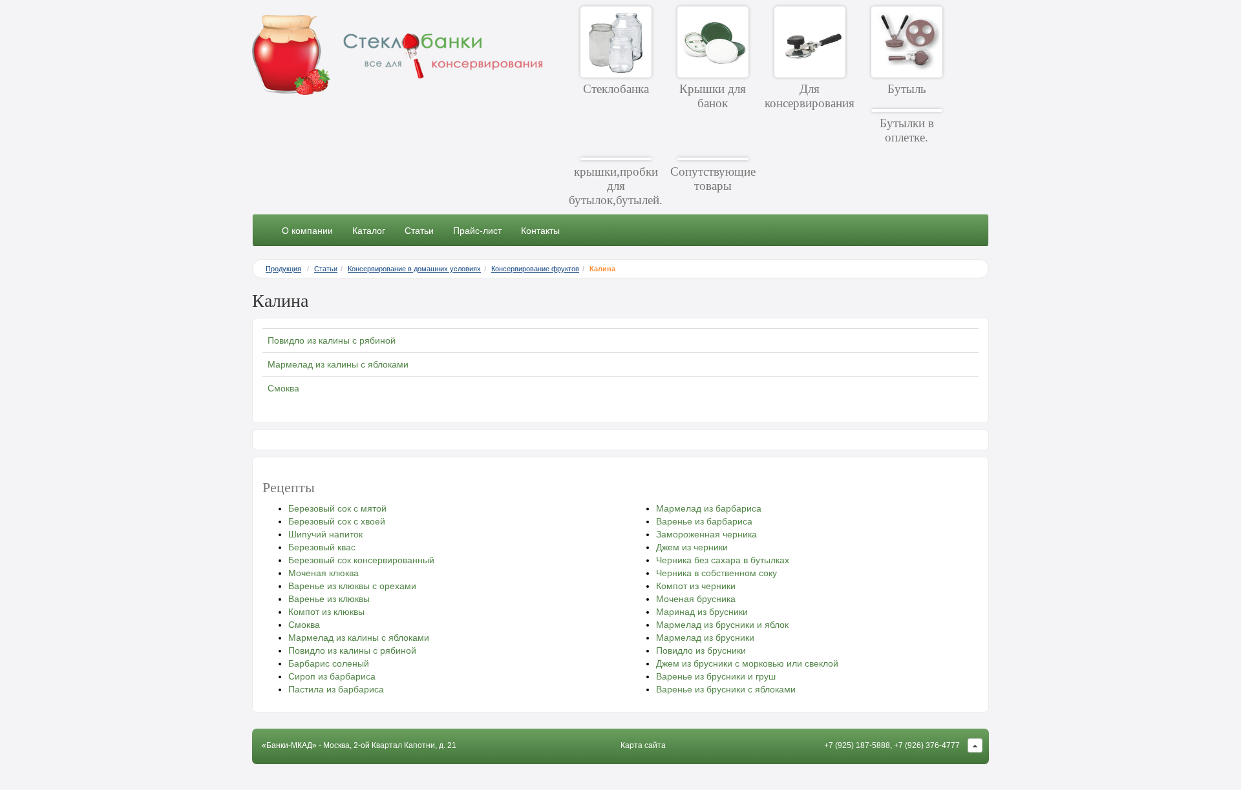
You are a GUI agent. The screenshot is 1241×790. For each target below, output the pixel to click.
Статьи (419, 230)
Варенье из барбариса (704, 521)
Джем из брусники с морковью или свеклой (747, 663)
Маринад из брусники (702, 612)
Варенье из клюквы (329, 599)
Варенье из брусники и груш (716, 676)
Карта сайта (643, 745)
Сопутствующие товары (713, 178)
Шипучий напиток (325, 534)
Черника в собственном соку (716, 573)
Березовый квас (321, 547)
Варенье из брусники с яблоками (726, 689)
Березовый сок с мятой (337, 508)
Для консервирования (809, 96)
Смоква (283, 388)
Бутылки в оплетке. (907, 130)
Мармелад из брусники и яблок (722, 624)
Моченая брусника (696, 599)
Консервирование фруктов (535, 269)
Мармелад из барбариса (708, 508)
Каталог (368, 230)
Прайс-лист (477, 230)
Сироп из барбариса (332, 676)
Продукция (283, 269)
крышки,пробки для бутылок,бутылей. (616, 186)
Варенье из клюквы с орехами (352, 586)
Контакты (540, 230)
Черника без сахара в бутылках (722, 560)
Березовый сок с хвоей (336, 521)
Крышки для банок (712, 96)
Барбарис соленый (328, 663)
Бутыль (906, 89)
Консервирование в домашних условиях (414, 269)
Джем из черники (692, 547)
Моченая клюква (323, 573)
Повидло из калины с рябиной (332, 340)
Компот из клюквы (326, 612)
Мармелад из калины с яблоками (338, 364)
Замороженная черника (706, 534)
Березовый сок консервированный (361, 560)
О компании (307, 230)
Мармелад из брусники (705, 637)
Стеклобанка (616, 89)
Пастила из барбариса (336, 689)
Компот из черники (696, 586)
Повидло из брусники (701, 650)
